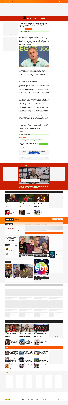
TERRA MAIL (46, 1)
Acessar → (16, 245)
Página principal (10, 1)
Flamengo (30, 18)
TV (24, 363)
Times (42, 18)
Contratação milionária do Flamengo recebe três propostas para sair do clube (41, 335)
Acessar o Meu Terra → (18, 219)
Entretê (40, 363)
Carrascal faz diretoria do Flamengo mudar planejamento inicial (26, 205)
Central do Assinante (53, 1)
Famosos (10, 363)
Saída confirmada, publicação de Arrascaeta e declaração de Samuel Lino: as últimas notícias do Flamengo (29, 212)
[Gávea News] (21, 131)
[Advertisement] (56, 212)
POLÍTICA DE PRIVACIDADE (42, 399)
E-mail (59, 1)
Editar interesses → (60, 223)
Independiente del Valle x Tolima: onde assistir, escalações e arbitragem (41, 205)
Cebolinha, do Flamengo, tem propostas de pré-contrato (44, 341)
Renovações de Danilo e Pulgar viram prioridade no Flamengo (44, 212)
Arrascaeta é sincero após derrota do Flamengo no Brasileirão (10, 205)
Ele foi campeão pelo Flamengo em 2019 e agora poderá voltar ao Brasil (14, 212)
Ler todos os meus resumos (43, 233)
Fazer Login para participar (34, 153)
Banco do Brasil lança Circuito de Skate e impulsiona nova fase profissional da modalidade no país (28, 342)
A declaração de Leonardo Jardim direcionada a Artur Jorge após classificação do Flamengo (25, 335)
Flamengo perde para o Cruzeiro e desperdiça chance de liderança (14, 341)
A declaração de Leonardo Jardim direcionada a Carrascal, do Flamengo (11, 335)
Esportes (26, 339)
